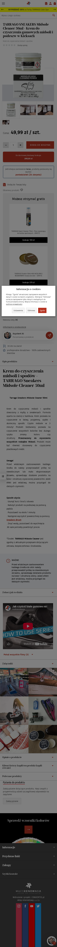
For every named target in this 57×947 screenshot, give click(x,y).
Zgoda (42, 310)
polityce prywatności (14, 304)
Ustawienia (18, 310)
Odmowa (31, 310)
